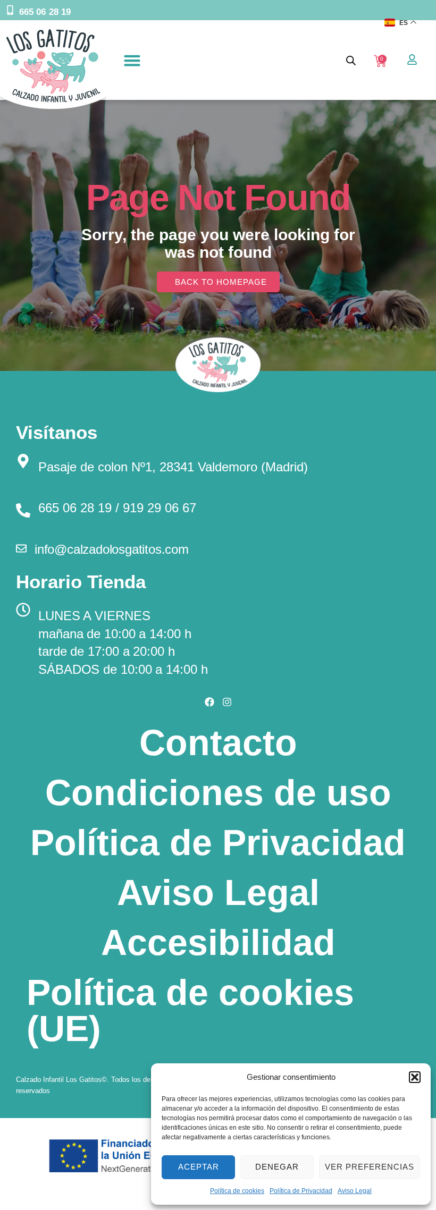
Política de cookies (237, 1191)
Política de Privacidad (301, 1191)
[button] (414, 1077)
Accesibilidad (218, 942)
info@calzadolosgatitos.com (112, 549)
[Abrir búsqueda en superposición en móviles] (351, 60)
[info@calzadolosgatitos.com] (21, 548)
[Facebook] (209, 702)
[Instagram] (227, 702)
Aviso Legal (355, 1191)
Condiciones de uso (218, 792)
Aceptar (198, 1166)
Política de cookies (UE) (190, 1010)
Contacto (218, 742)
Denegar (277, 1166)
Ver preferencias (369, 1166)
